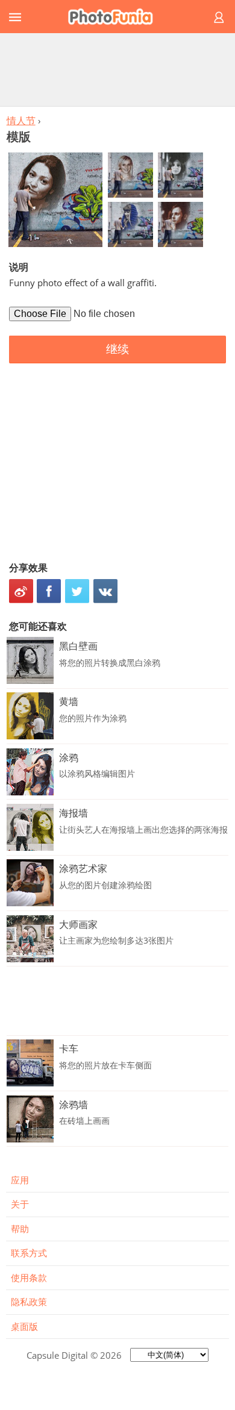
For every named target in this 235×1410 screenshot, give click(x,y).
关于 (20, 1204)
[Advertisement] (117, 69)
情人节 (21, 120)
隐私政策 (29, 1302)
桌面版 (24, 1326)
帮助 (20, 1229)
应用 (20, 1180)
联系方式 (29, 1253)
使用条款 (29, 1277)
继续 (117, 349)
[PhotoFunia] (115, 16)
